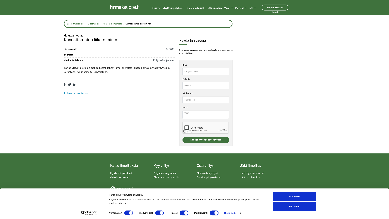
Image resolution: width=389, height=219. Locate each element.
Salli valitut (294, 206)
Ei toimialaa (94, 23)
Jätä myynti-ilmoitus (252, 173)
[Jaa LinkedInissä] (74, 84)
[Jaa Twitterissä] (69, 84)
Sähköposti (188, 93)
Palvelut (239, 8)
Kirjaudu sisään (275, 7)
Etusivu (156, 8)
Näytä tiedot (230, 213)
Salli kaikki (294, 196)
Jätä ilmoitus (215, 8)
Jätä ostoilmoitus (250, 177)
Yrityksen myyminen (165, 173)
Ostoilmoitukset (195, 8)
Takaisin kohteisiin (77, 93)
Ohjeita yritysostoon (208, 177)
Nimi (184, 65)
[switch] (159, 212)
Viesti (185, 107)
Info (251, 8)
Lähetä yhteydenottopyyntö (205, 139)
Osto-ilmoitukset (75, 23)
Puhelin (186, 79)
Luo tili (275, 12)
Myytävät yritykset (172, 8)
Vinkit (227, 8)
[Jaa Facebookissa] (65, 84)
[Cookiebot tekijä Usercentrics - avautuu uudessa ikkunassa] (89, 213)
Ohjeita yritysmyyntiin (166, 177)
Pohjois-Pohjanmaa (112, 23)
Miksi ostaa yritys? (207, 173)
